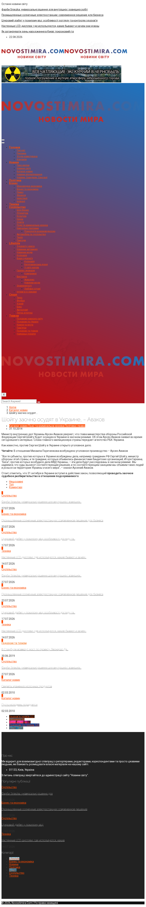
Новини (14, 162)
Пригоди (21, 240)
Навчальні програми (28, 228)
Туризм (14, 315)
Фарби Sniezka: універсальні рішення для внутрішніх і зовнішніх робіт (45, 9)
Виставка (22, 276)
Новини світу (24, 168)
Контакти (22, 159)
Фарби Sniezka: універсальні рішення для (27, 793)
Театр (20, 237)
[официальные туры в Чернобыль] (61, 81)
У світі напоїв (31, 267)
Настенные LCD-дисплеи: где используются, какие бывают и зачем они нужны (50, 25)
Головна (14, 147)
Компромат (30, 273)
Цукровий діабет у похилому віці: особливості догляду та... (38, 538)
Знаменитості (24, 285)
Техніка (14, 204)
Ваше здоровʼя (25, 258)
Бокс (19, 306)
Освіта (20, 222)
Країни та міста (25, 324)
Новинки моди (25, 252)
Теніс (19, 297)
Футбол (21, 300)
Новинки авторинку (27, 249)
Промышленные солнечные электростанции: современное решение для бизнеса (52, 14)
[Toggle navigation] (3, 139)
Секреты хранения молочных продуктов (27, 686)
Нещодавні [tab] (16, 481)
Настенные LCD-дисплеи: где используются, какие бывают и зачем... (44, 557)
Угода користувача (27, 156)
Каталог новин (25, 171)
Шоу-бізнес (23, 210)
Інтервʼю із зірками (27, 291)
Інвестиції (22, 198)
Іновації (21, 201)
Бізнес (13, 183)
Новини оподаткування (29, 174)
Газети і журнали (26, 270)
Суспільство (17, 207)
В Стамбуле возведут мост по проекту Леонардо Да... (35, 649)
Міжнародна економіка (29, 186)
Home (12, 407)
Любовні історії (32, 288)
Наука (20, 219)
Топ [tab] (11, 484)
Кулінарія (22, 255)
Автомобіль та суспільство (31, 234)
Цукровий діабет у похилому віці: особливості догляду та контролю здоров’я (50, 20)
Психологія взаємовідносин (39, 231)
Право (20, 192)
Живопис (29, 279)
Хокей (20, 303)
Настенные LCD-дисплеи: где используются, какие (33, 840)
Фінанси (21, 195)
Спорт (13, 294)
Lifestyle (14, 243)
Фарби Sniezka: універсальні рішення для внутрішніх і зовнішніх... (41, 501)
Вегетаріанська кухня (36, 264)
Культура (21, 216)
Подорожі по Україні (27, 321)
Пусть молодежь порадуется (19, 704)
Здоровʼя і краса (26, 246)
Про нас (21, 150)
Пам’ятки (21, 327)
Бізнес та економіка (27, 189)
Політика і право (75, 425)
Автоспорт (22, 309)
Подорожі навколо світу (30, 318)
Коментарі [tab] (15, 487)
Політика (15, 180)
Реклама (21, 153)
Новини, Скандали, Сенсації (32, 177)
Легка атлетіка (25, 312)
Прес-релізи (23, 165)
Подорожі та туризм (27, 331)
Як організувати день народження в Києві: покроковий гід (38, 31)
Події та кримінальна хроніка (32, 225)
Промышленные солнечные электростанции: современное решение (44, 809)
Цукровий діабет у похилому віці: (23, 824)
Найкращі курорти (26, 334)
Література (22, 213)
